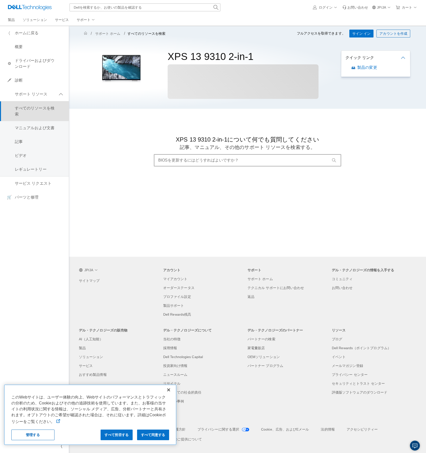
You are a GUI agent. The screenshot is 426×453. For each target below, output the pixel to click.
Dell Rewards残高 (177, 314)
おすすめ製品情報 (93, 375)
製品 (82, 348)
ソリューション (91, 357)
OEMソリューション (264, 357)
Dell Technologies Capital (183, 357)
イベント (339, 357)
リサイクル (171, 383)
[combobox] (145, 7)
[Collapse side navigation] (61, 446)
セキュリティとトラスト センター (358, 383)
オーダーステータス (179, 288)
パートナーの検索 (261, 339)
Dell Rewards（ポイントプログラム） (361, 348)
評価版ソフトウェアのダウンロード (359, 392)
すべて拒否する (117, 435)
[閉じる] (168, 389)
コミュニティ (342, 279)
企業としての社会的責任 (182, 392)
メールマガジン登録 (347, 366)
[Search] (334, 160)
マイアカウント (175, 279)
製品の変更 (367, 67)
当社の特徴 (171, 339)
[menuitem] (86, 20)
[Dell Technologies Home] (30, 7)
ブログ (337, 339)
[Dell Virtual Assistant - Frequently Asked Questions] (415, 446)
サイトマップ (89, 281)
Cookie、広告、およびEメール (285, 429)
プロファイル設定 (177, 297)
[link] (355, 7)
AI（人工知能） (91, 339)
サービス (86, 366)
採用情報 (170, 348)
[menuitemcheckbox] (34, 94)
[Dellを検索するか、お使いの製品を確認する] (216, 7)
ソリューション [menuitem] (35, 20)
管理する (33, 435)
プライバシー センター (350, 375)
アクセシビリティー (362, 429)
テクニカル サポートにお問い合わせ (276, 288)
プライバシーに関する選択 (218, 429)
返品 (251, 297)
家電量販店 (256, 348)
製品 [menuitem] (11, 20)
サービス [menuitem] (62, 20)
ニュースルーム (175, 375)
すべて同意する (153, 435)
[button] (325, 7)
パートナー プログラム (265, 366)
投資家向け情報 (175, 366)
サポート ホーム (108, 34)
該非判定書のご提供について (179, 439)
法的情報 (328, 429)
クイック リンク (359, 57)
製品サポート (173, 306)
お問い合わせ (342, 288)
